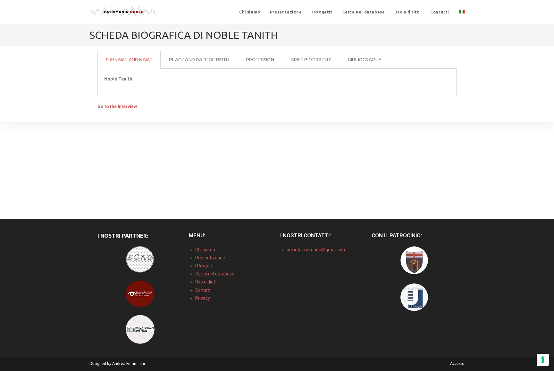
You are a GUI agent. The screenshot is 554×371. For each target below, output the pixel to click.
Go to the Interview (117, 106)
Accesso (457, 363)
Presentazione (210, 257)
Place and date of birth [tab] (199, 60)
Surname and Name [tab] (129, 60)
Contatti (203, 290)
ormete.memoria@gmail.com (317, 249)
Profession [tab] (260, 60)
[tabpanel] (277, 82)
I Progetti (204, 265)
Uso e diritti (206, 281)
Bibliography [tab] (365, 60)
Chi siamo (205, 249)
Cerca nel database (214, 273)
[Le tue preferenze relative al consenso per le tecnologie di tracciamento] (543, 360)
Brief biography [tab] (311, 60)
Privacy (202, 298)
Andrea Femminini (128, 363)
